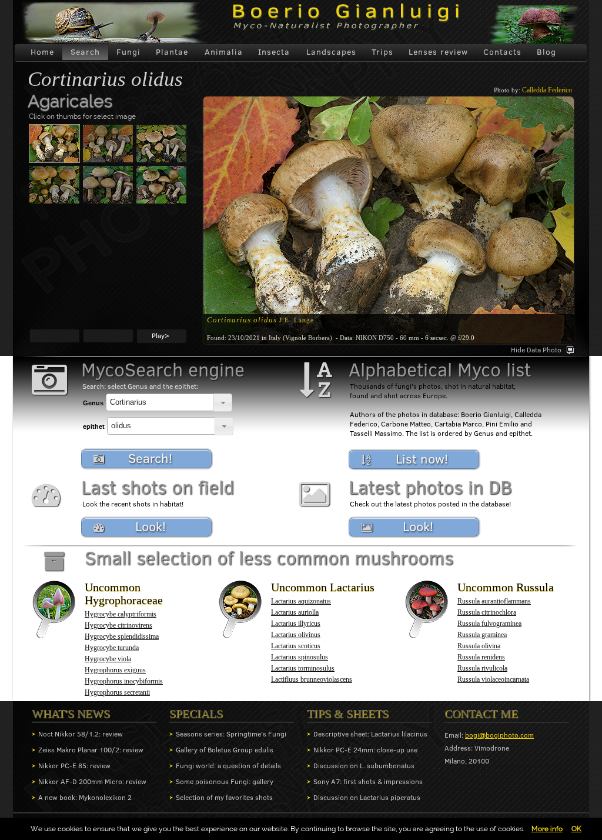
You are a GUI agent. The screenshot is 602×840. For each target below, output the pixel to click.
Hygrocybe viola (108, 659)
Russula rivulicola (482, 668)
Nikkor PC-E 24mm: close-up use (365, 750)
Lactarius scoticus (295, 646)
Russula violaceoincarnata (493, 679)
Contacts (502, 52)
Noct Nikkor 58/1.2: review (80, 734)
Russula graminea (482, 635)
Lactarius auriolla (295, 612)
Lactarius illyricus (295, 623)
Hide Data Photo (536, 350)
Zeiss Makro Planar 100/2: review (90, 750)
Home (42, 52)
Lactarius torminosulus (303, 668)
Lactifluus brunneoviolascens (311, 679)
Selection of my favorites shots (224, 797)
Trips (382, 52)
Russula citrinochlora (486, 612)
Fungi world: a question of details (228, 766)
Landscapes (331, 52)
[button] (222, 403)
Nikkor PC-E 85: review (74, 766)
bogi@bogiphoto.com (499, 735)
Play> (160, 336)
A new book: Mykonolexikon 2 (85, 797)
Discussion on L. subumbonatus (363, 766)
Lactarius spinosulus (299, 657)
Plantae (172, 52)
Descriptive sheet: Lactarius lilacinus (370, 734)
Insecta (274, 52)
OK (576, 829)
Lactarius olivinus (295, 635)
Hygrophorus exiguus (115, 670)
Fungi (128, 52)
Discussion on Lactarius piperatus (366, 797)
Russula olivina (478, 646)
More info (547, 829)
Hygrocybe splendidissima (122, 636)
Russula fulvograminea (489, 623)
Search (85, 52)
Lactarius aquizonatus (301, 601)
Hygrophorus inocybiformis (124, 681)
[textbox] (160, 402)
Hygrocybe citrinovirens (118, 625)
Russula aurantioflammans (494, 601)
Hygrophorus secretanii (117, 692)
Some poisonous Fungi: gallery (224, 781)
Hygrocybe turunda (112, 648)
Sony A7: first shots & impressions (368, 781)
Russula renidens (481, 657)
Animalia (224, 52)
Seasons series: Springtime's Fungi (231, 734)
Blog (546, 52)
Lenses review (438, 52)
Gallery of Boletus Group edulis (224, 750)
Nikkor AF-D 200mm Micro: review (92, 781)
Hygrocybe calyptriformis (120, 614)
